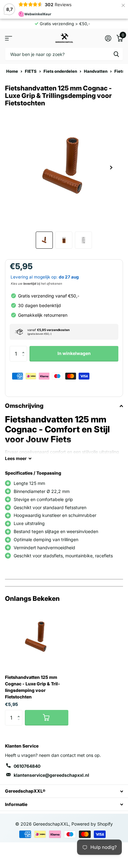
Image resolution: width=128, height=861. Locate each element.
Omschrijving (24, 405)
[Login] (108, 38)
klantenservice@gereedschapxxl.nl (51, 775)
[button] (24, 348)
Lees (16, 458)
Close (64, 791)
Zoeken (116, 54)
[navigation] (44, 240)
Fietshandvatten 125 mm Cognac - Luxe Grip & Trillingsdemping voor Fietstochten (32, 687)
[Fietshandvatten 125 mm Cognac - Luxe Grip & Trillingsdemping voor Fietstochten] (36, 638)
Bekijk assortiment (8, 38)
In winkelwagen (74, 353)
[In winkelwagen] (46, 717)
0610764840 (27, 766)
